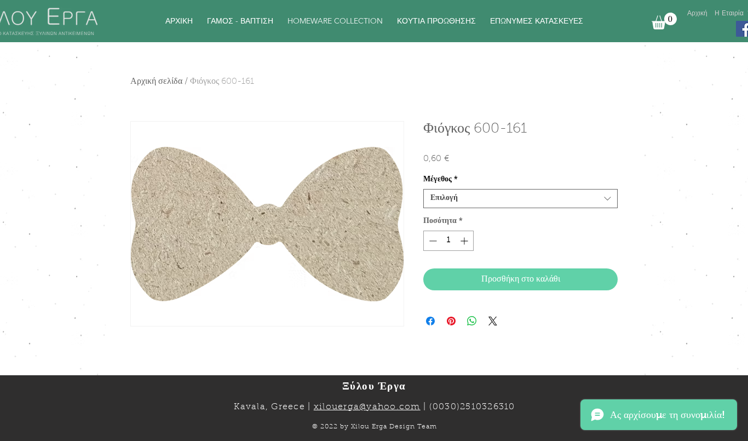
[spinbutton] (448, 240)
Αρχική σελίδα (156, 81)
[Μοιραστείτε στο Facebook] (430, 321)
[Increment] (465, 240)
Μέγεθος (440, 180)
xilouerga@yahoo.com (367, 407)
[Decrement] (432, 240)
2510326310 (487, 407)
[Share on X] (492, 321)
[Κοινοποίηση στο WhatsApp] (472, 321)
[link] (664, 21)
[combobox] (520, 198)
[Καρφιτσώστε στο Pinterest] (451, 321)
